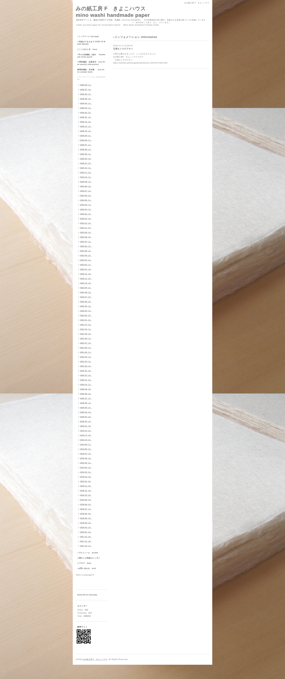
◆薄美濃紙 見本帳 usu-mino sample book (90, 71)
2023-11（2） (86, 228)
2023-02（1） (86, 265)
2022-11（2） (86, 278)
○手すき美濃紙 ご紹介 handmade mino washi (91, 56)
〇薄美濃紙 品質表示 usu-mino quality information (91, 63)
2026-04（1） (86, 103)
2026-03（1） (86, 108)
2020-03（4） (86, 417)
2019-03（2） (86, 472)
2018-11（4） (86, 490)
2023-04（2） (86, 255)
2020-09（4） (86, 389)
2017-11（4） (86, 541)
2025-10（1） (86, 131)
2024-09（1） (86, 182)
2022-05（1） (86, 306)
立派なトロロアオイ (123, 48)
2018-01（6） (86, 532)
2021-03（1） (86, 361)
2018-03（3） (86, 527)
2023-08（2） (86, 237)
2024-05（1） (86, 200)
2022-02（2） (86, 315)
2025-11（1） (86, 126)
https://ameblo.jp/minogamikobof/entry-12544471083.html (140, 63)
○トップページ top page (88, 36)
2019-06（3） (86, 458)
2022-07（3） (86, 297)
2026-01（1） (86, 117)
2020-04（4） (86, 412)
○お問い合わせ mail (86, 568)
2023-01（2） (86, 269)
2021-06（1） (86, 348)
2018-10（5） (86, 495)
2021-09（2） (86, 334)
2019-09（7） (86, 444)
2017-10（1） (86, 546)
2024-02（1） (86, 214)
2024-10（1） (86, 177)
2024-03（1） (86, 209)
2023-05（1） (86, 251)
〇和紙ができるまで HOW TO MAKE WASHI (91, 43)
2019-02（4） (86, 477)
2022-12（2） (86, 274)
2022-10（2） (86, 283)
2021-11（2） (86, 325)
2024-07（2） (86, 191)
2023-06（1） (86, 246)
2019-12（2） (86, 431)
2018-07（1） (86, 509)
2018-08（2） (86, 504)
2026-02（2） (86, 112)
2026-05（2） (86, 99)
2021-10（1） (86, 329)
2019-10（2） (86, 440)
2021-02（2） (86, 366)
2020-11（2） (86, 380)
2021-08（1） (86, 338)
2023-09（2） (86, 232)
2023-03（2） (86, 260)
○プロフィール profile (87, 553)
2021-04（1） (86, 357)
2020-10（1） (86, 384)
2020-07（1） (86, 398)
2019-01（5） (86, 481)
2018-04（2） (86, 523)
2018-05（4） (86, 518)
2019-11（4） (86, 435)
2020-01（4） (86, 426)
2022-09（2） (86, 288)
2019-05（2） (86, 463)
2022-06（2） (86, 301)
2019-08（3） (86, 449)
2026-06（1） (86, 94)
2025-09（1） (86, 136)
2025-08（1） (86, 140)
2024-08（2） (86, 186)
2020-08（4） (86, 394)
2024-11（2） (86, 172)
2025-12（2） (86, 122)
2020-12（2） (86, 375)
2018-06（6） (86, 514)
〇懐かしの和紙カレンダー (90, 558)
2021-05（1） (86, 352)
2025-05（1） (86, 154)
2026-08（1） (86, 85)
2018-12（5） (86, 486)
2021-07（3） (86, 343)
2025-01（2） (86, 163)
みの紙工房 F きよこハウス (95, 659)
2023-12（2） (86, 223)
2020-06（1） (86, 403)
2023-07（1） (86, 242)
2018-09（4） (86, 500)
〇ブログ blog (84, 563)
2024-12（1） (86, 168)
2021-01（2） (86, 371)
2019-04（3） (86, 467)
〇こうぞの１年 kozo (87, 49)
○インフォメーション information (91, 78)
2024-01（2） (86, 218)
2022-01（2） (86, 320)
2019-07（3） (86, 454)
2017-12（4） (86, 537)
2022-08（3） (86, 292)
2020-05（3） (86, 408)
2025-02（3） (86, 159)
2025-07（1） (86, 145)
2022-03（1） (86, 311)
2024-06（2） (86, 195)
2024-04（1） (86, 205)
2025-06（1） (86, 149)
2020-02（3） (86, 421)
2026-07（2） (86, 89)
